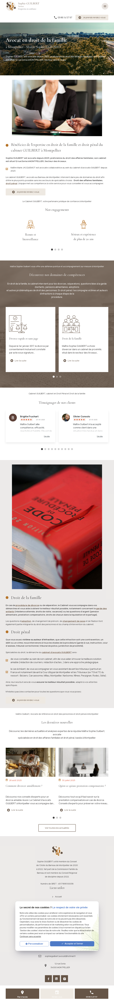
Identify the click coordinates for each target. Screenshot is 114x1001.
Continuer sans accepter (30, 936)
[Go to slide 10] (72, 449)
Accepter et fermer (73, 943)
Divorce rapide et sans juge (23, 338)
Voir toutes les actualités (57, 827)
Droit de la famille (72, 338)
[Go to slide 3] (60, 376)
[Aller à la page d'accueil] (24, 6)
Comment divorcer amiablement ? (24, 786)
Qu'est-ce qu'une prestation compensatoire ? (82, 786)
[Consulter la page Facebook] (48, 978)
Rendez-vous (57, 997)
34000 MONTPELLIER (60, 965)
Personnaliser (35, 943)
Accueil (58, 896)
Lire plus (47, 436)
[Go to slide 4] (62, 249)
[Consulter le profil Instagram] (64, 978)
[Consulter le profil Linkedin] (56, 978)
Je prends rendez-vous (94, 17)
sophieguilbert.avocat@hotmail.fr (60, 956)
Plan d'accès (22, 997)
